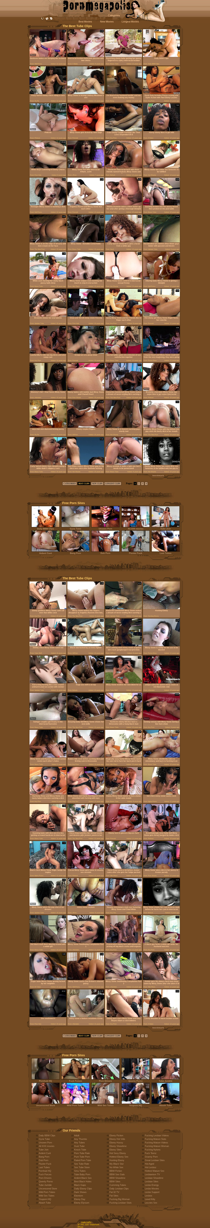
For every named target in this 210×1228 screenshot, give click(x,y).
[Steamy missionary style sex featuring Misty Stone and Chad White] (123, 905)
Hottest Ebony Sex (118, 1156)
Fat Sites (113, 1195)
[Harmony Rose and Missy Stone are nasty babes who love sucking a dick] (48, 794)
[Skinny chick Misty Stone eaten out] (48, 645)
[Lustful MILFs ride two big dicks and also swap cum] (48, 353)
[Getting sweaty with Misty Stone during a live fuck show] (161, 719)
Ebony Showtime (118, 1146)
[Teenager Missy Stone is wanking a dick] (48, 204)
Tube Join (165, 528)
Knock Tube (80, 1149)
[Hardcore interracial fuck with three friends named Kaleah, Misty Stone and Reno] (123, 167)
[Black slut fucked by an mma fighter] (85, 645)
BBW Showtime (117, 1178)
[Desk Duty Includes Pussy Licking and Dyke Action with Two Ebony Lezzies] (161, 93)
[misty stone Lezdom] (85, 905)
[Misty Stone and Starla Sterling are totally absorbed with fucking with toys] (85, 794)
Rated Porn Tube (82, 1160)
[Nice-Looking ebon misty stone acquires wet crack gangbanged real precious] (123, 645)
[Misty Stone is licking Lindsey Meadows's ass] (85, 93)
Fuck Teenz (151, 1153)
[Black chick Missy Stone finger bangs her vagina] (48, 868)
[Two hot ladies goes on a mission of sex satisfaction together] (123, 353)
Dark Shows (80, 1192)
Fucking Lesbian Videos (157, 1135)
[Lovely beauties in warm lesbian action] (161, 1016)
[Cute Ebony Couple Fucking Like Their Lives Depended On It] (123, 130)
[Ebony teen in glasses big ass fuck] (123, 831)
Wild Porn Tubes (75, 1105)
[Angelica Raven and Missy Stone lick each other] (85, 204)
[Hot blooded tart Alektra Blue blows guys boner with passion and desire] (161, 241)
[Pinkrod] (48, 130)
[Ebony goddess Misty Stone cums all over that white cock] (48, 608)
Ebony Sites (115, 1149)
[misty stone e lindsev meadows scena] (85, 1016)
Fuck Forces (75, 1081)
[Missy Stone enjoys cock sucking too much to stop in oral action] (85, 278)
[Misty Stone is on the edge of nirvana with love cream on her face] (48, 241)
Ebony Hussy (116, 1142)
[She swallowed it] (48, 1016)
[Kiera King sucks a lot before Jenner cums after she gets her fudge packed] (123, 868)
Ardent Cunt (45, 553)
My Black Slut (116, 1163)
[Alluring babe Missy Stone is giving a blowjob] (161, 278)
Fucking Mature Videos (156, 1142)
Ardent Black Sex (83, 1178)
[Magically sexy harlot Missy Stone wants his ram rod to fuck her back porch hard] (123, 756)
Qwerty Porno (135, 1081)
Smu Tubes (80, 1171)
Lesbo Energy (152, 1185)
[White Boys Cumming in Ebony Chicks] (48, 167)
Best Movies (85, 21)
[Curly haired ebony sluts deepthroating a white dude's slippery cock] (48, 464)
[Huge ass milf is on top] (85, 682)
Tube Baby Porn (82, 1174)
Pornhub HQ (45, 1081)
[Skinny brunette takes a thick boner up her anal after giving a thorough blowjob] (123, 204)
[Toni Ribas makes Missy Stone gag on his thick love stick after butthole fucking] (85, 464)
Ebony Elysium (81, 1202)
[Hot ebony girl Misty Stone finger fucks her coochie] (161, 316)
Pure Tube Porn (82, 1156)
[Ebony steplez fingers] (85, 427)
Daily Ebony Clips (83, 1188)
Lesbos (148, 1195)
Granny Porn (151, 1156)
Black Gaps (80, 1185)
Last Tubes (165, 553)
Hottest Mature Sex (154, 1171)
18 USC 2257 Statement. (88, 1224)
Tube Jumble (165, 1081)
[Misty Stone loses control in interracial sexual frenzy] (123, 278)
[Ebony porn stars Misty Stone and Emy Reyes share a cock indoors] (123, 1016)
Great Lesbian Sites (155, 1160)
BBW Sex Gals (117, 1174)
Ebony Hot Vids (117, 1139)
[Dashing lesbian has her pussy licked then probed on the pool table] (161, 204)
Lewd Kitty (150, 1199)
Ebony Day (79, 1199)
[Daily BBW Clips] (161, 56)
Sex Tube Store (82, 1167)
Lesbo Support (152, 1192)
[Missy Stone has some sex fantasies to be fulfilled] (161, 167)
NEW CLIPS (97, 483)
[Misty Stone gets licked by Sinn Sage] (85, 130)
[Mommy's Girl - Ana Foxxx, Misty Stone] (48, 390)
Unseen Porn (105, 528)
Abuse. (80, 1227)
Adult (76, 1135)
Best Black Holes (82, 1181)
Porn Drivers (105, 1081)
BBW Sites (114, 1181)
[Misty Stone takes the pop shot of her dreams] (48, 905)
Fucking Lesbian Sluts (120, 1202)
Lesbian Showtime (154, 1178)
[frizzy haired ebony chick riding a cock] (48, 93)
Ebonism (78, 1195)
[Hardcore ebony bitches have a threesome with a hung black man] (123, 719)
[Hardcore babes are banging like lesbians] (48, 56)
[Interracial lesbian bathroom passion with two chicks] (85, 56)
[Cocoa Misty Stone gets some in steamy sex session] (85, 868)
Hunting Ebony (116, 1160)
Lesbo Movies (152, 1188)
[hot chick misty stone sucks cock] (161, 794)
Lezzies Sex (151, 1202)
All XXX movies (135, 528)
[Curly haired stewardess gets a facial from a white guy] (123, 241)
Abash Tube (165, 1105)
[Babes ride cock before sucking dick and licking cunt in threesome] (85, 756)
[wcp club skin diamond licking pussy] (48, 427)
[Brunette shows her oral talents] (48, 316)
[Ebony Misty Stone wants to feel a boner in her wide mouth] (123, 794)
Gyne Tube (75, 528)
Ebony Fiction (116, 1135)
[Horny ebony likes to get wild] (161, 130)
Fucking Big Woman (119, 1199)
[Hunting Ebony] (161, 608)
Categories (114, 15)
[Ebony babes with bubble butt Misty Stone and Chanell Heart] (85, 390)
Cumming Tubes (117, 1185)
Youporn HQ (135, 1105)
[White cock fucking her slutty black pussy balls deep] (48, 278)
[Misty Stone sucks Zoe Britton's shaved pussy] (85, 979)
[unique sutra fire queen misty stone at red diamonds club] (161, 682)
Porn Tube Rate (82, 1153)
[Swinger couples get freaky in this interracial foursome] (48, 719)
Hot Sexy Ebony (117, 1153)
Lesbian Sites (151, 1181)
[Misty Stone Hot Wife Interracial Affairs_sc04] (85, 167)
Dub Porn (105, 553)
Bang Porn (75, 553)
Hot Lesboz (150, 1167)
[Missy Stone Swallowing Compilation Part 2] (123, 979)
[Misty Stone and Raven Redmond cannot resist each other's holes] (48, 756)
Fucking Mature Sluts (155, 1139)
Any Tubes (79, 1142)
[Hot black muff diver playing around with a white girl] (48, 942)
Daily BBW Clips (45, 528)
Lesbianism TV (152, 1174)
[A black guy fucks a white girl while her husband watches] (161, 942)
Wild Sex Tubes (105, 1105)
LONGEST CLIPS (112, 483)
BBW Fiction (115, 1171)
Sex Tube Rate (81, 1163)
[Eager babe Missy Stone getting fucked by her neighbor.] (48, 979)
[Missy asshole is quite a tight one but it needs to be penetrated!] (123, 464)
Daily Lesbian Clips (119, 1188)
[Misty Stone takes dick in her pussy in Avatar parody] (161, 868)
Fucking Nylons (152, 1149)
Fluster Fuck (135, 553)
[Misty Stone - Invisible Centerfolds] (85, 241)
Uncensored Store (45, 1105)
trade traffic (86, 1222)
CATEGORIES (69, 483)
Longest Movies (130, 21)
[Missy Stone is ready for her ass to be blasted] (161, 645)
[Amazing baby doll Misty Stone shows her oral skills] (85, 719)
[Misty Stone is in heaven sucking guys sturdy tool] (123, 427)
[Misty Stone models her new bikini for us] (123, 682)
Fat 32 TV (114, 1192)
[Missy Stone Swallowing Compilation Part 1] (85, 942)
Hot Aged (149, 1163)
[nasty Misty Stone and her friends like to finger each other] (123, 316)
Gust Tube (79, 1146)
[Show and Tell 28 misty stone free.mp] (85, 316)
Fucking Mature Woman (157, 1146)
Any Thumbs (80, 1139)
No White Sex (116, 1167)
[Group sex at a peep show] (85, 353)
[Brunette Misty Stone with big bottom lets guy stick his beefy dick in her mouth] (161, 427)
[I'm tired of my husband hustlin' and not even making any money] (123, 93)
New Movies (107, 21)
